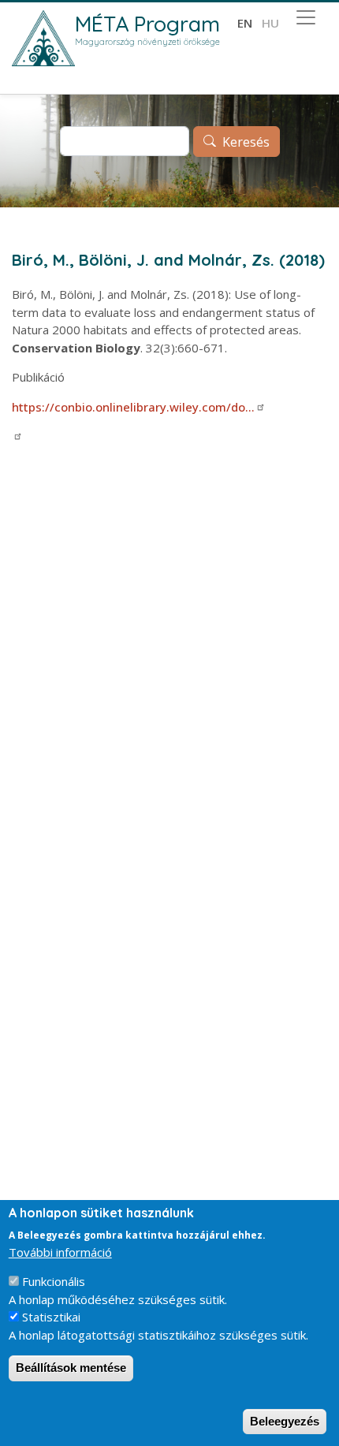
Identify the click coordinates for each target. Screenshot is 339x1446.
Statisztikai (51, 1317)
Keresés (246, 142)
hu (270, 23)
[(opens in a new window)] (17, 436)
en (244, 23)
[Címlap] (43, 38)
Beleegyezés (284, 1421)
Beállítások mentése (71, 1367)
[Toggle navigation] (306, 17)
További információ (60, 1252)
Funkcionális (53, 1281)
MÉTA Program (147, 23)
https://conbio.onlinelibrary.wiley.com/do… (133, 407)
